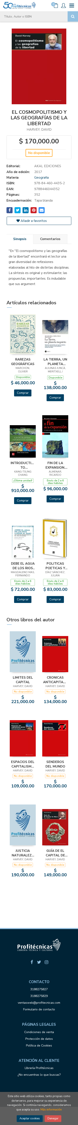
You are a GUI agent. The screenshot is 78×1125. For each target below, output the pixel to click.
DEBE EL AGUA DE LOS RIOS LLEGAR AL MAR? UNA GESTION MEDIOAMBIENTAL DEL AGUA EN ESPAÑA (23, 565)
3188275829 (39, 996)
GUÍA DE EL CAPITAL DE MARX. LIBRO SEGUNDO (55, 853)
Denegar (52, 1118)
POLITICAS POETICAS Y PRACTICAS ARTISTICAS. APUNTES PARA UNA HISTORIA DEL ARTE (55, 565)
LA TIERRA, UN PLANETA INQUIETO (55, 361)
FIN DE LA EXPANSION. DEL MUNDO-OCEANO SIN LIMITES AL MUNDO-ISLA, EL (55, 465)
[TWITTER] (39, 962)
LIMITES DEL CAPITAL (23, 679)
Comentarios (50, 239)
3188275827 (39, 989)
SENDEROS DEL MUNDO (55, 764)
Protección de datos (39, 1039)
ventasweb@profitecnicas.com (39, 1003)
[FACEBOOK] (31, 962)
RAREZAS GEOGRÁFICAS (22, 361)
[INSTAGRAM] (46, 962)
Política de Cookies (39, 1045)
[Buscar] (73, 16)
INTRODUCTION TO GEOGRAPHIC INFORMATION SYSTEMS (23, 465)
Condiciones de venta (39, 1032)
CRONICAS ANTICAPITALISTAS (55, 679)
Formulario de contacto (39, 1009)
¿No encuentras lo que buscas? (39, 1075)
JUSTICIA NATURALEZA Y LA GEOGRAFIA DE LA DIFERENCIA (23, 853)
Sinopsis (19, 239)
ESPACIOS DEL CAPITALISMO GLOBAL (22, 764)
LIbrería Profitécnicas (39, 1068)
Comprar (23, 393)
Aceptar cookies (30, 1118)
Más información (51, 1110)
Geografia (41, 177)
